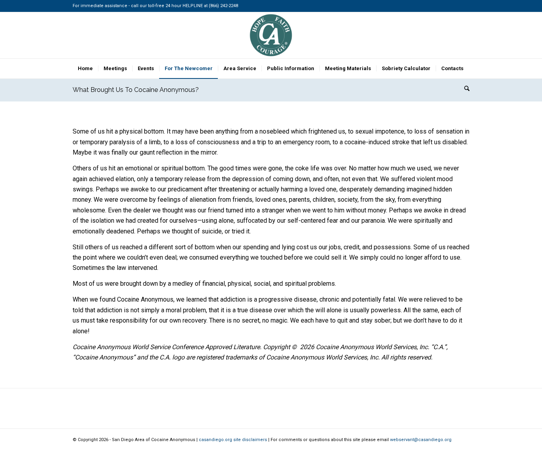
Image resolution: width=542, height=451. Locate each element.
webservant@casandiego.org (421, 439)
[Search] (464, 88)
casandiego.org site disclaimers (233, 439)
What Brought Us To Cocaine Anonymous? (136, 90)
